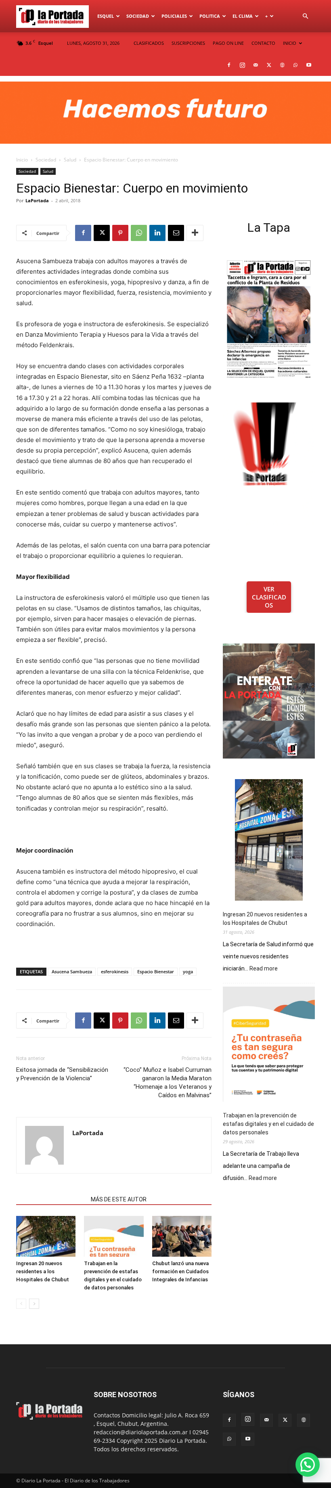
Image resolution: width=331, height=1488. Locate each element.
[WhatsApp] (295, 65)
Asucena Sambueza (72, 971)
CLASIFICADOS (149, 43)
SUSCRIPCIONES (188, 43)
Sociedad (137, 16)
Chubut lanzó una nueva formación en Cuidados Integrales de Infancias (180, 1271)
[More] (194, 233)
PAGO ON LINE (228, 43)
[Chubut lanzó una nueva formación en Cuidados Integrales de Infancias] (182, 1236)
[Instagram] (242, 65)
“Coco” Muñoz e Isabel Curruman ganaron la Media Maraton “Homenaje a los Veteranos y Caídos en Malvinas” (168, 1082)
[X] (269, 65)
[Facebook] (229, 65)
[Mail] (255, 65)
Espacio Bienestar (155, 971)
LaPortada (37, 200)
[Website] (282, 65)
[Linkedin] (157, 233)
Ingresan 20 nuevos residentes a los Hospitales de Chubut (42, 1271)
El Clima (243, 16)
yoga (188, 971)
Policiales (174, 16)
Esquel (105, 16)
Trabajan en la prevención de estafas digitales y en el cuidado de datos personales (268, 1124)
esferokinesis (114, 971)
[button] (305, 16)
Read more (263, 969)
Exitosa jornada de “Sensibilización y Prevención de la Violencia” (62, 1074)
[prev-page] (21, 1304)
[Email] (176, 233)
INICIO (289, 43)
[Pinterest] (120, 233)
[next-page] (34, 1304)
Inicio (22, 159)
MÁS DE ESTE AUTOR (119, 1199)
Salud (70, 159)
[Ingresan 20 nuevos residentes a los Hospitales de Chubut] (45, 1236)
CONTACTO (263, 43)
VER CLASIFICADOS (269, 597)
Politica (209, 16)
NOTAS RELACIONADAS (51, 1199)
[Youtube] (309, 65)
